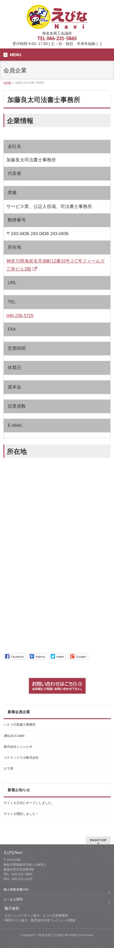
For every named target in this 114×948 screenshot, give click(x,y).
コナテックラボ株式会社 (21, 757)
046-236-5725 (19, 315)
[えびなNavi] (57, 22)
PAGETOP (98, 840)
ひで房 (8, 768)
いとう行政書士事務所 (20, 724)
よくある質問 (13, 899)
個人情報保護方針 (16, 889)
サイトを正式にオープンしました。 (29, 803)
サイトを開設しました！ (21, 814)
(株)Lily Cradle (14, 736)
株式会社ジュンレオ (18, 747)
